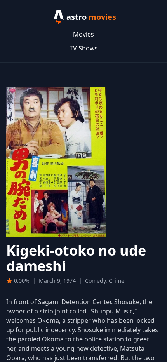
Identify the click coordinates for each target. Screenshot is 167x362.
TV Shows (84, 48)
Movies (83, 34)
